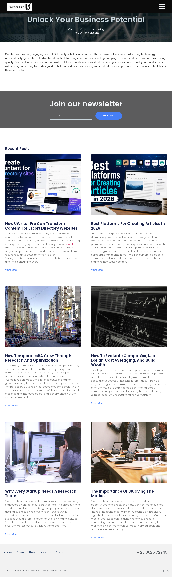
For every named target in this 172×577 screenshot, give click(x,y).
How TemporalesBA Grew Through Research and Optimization (38, 358)
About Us (45, 552)
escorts (69, 244)
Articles (7, 552)
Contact (60, 552)
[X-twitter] (167, 571)
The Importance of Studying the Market (122, 493)
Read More (11, 270)
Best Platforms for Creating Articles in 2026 (128, 226)
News (32, 552)
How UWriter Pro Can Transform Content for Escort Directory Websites (41, 226)
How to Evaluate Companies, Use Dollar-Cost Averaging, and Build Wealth (123, 360)
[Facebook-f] (164, 571)
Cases (20, 552)
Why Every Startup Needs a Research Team (40, 493)
